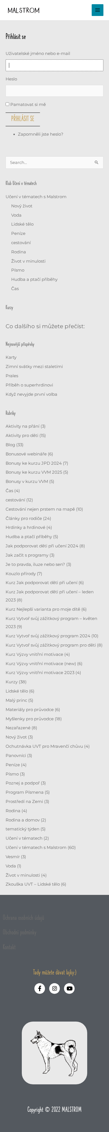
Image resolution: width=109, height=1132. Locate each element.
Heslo (11, 79)
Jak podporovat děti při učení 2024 (42, 545)
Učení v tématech (24, 838)
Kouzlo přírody (21, 573)
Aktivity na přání (22, 426)
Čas (15, 288)
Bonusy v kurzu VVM (27, 481)
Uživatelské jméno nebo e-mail (38, 53)
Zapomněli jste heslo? (40, 134)
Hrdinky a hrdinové (25, 527)
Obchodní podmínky (19, 932)
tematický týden (22, 829)
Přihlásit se (22, 119)
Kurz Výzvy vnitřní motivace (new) (41, 663)
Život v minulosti (28, 261)
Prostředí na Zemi (24, 801)
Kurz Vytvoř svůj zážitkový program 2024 (48, 635)
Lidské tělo (22, 224)
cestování (21, 242)
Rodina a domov (23, 820)
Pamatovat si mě (28, 104)
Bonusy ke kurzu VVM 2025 (34, 472)
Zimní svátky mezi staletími (34, 366)
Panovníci (16, 755)
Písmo (17, 270)
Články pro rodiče (24, 518)
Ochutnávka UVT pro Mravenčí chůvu (44, 746)
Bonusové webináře (26, 454)
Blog (10, 444)
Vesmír (13, 856)
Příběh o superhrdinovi (29, 385)
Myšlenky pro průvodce (30, 718)
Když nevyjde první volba (31, 394)
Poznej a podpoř (23, 783)
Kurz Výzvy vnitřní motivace (34, 654)
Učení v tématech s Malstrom (36, 196)
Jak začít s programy (27, 555)
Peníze (18, 233)
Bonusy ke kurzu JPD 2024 (34, 463)
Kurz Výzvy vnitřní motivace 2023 (40, 672)
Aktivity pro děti (22, 435)
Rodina (18, 251)
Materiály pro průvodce (30, 709)
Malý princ (16, 700)
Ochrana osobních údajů (23, 918)
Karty (11, 357)
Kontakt (9, 947)
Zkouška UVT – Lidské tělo (33, 884)
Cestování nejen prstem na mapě (40, 509)
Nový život (21, 206)
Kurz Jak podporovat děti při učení (41, 582)
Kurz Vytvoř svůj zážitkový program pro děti (51, 645)
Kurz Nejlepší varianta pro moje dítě (43, 609)
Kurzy (12, 681)
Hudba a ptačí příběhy (34, 279)
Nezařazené (18, 727)
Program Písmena (25, 792)
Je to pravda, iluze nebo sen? (35, 564)
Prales (12, 375)
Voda (16, 215)
